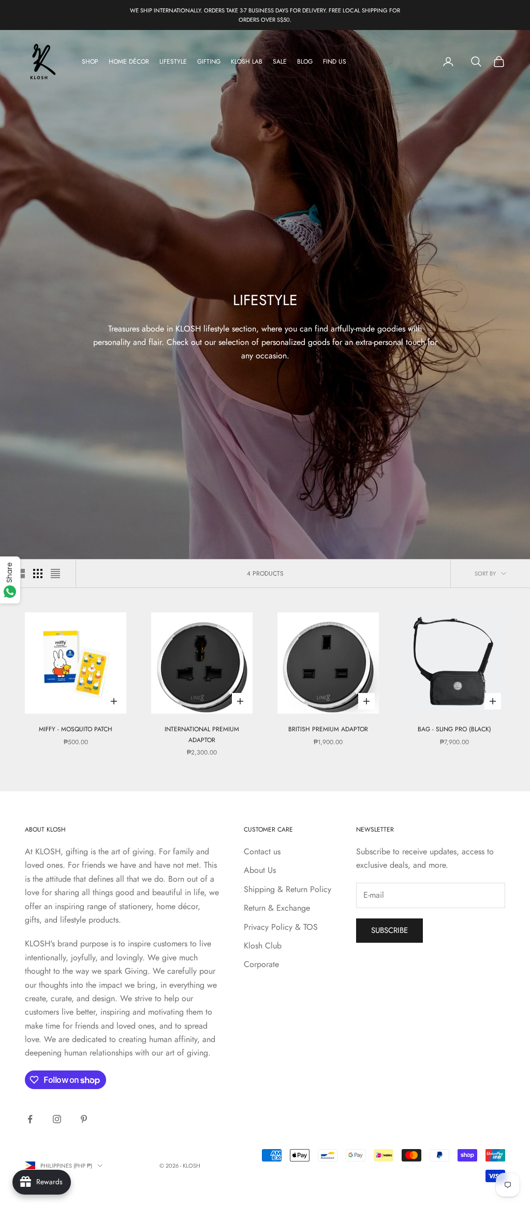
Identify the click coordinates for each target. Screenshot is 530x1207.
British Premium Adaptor (328, 729)
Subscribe (389, 930)
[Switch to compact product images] (55, 573)
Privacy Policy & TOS (281, 927)
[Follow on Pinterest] (84, 1119)
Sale (280, 61)
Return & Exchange (277, 908)
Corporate (261, 964)
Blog (305, 61)
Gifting (208, 61)
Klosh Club (263, 946)
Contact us (262, 851)
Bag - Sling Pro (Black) (454, 729)
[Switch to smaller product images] (37, 573)
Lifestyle (173, 61)
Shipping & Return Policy (287, 889)
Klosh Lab (246, 61)
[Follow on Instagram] (57, 1119)
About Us (260, 870)
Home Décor (129, 61)
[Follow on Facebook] (30, 1119)
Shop (90, 61)
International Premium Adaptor (202, 734)
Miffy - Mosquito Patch (75, 729)
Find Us (334, 61)
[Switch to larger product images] (20, 573)
